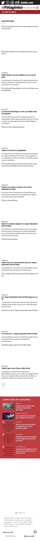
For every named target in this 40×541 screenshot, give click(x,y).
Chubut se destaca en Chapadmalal (14, 150)
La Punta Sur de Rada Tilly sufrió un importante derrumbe (25, 408)
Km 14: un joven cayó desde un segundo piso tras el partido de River (25, 426)
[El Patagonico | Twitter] (3, 3)
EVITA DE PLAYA (8, 21)
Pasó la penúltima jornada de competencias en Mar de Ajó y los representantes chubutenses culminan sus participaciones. (20, 339)
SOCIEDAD (18, 422)
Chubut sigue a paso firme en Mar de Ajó (16, 368)
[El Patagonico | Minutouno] (17, 3)
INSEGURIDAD (19, 434)
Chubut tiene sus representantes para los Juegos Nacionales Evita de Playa (19, 264)
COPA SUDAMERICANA (21, 447)
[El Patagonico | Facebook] (8, 3)
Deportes (5, 73)
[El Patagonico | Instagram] (12, 3)
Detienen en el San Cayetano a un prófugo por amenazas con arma (26, 439)
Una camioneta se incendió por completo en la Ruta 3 (25, 417)
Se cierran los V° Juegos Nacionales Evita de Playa (19, 334)
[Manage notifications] (35, 532)
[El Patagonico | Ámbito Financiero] (26, 3)
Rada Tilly (18, 403)
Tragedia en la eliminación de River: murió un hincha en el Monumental (26, 451)
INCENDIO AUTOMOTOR (21, 413)
